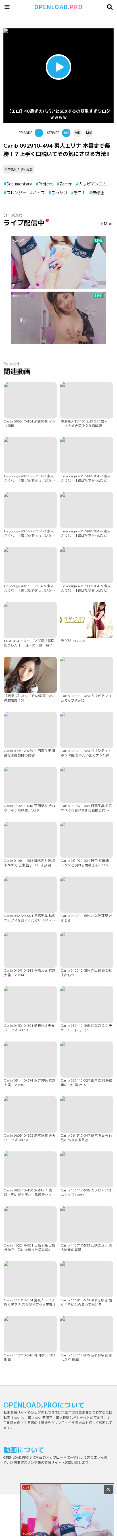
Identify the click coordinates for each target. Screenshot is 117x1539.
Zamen (66, 184)
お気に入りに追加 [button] (20, 169)
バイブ (39, 192)
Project (46, 184)
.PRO (58, 7)
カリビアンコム (93, 184)
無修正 (98, 192)
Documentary (19, 184)
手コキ (80, 192)
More (109, 223)
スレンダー (16, 192)
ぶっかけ (59, 192)
